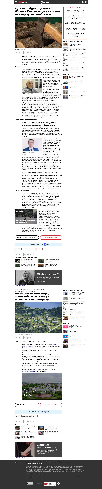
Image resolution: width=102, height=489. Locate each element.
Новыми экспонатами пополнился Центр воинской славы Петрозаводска (28, 433)
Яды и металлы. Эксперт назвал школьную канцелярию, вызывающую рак (77, 44)
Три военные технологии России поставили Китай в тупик (77, 345)
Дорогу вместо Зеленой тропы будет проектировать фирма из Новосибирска (52, 261)
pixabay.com (23, 49)
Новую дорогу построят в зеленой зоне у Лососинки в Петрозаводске (51, 265)
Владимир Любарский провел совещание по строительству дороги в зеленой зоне (28, 265)
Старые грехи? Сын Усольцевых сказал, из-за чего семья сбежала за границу (78, 313)
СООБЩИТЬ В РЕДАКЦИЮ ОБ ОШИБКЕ (34, 463)
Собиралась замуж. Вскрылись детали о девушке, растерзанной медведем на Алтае (77, 303)
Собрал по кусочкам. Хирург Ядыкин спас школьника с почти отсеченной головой (78, 64)
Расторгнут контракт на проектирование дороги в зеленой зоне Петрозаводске (28, 261)
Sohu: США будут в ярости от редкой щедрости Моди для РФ (77, 340)
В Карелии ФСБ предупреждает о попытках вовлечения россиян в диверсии (75, 35)
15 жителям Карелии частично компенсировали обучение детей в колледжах (75, 17)
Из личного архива (29, 93)
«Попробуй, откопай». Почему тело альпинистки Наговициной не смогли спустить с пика (78, 293)
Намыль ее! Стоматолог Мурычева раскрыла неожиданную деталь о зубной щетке (78, 54)
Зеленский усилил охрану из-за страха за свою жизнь (76, 77)
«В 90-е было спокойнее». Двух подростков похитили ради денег (77, 68)
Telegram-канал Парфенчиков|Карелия (24, 334)
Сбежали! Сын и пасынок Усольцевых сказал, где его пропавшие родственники (78, 59)
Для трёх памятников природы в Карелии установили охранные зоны (75, 23)
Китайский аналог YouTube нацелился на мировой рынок (76, 326)
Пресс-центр (41, 461)
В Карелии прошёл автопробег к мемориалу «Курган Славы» (29, 427)
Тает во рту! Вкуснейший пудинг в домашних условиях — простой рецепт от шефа (78, 318)
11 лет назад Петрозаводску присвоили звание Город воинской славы (51, 428)
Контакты (48, 461)
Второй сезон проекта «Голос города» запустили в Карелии (28, 437)
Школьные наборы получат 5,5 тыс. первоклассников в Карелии (75, 11)
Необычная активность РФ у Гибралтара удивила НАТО (76, 82)
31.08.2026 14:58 (18, 289)
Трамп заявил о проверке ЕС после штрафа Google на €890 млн (77, 96)
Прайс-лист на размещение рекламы (61, 461)
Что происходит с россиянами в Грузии (76, 336)
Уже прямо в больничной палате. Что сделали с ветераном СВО (78, 91)
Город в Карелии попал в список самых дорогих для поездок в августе (52, 433)
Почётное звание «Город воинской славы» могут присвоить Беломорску (75, 29)
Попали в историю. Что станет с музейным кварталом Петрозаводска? (41, 391)
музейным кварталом (29, 371)
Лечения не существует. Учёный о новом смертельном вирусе (77, 298)
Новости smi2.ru (20, 285)
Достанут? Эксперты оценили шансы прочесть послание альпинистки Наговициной (78, 308)
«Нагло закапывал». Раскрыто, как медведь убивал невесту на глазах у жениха (78, 49)
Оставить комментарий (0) (51, 237)
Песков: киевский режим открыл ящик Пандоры (77, 87)
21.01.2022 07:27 (18, 6)
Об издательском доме (31, 461)
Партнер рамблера (38, 483)
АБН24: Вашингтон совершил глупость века (76, 331)
